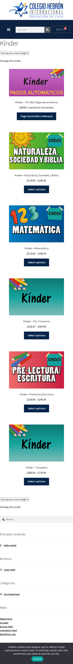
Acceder (4, 622)
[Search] (47, 30)
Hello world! (10, 545)
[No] (68, 653)
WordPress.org (7, 634)
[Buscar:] (36, 519)
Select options (36, 189)
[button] (9, 29)
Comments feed (8, 630)
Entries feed (6, 626)
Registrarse (6, 618)
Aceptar (37, 659)
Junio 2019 (9, 569)
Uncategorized (12, 594)
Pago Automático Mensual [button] (36, 116)
